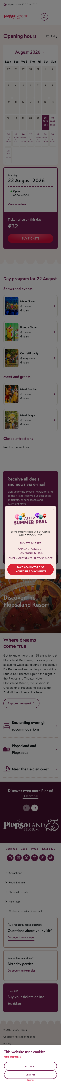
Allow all (30, 1066)
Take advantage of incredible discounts (30, 569)
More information (12, 1056)
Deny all (30, 1074)
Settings (30, 1080)
